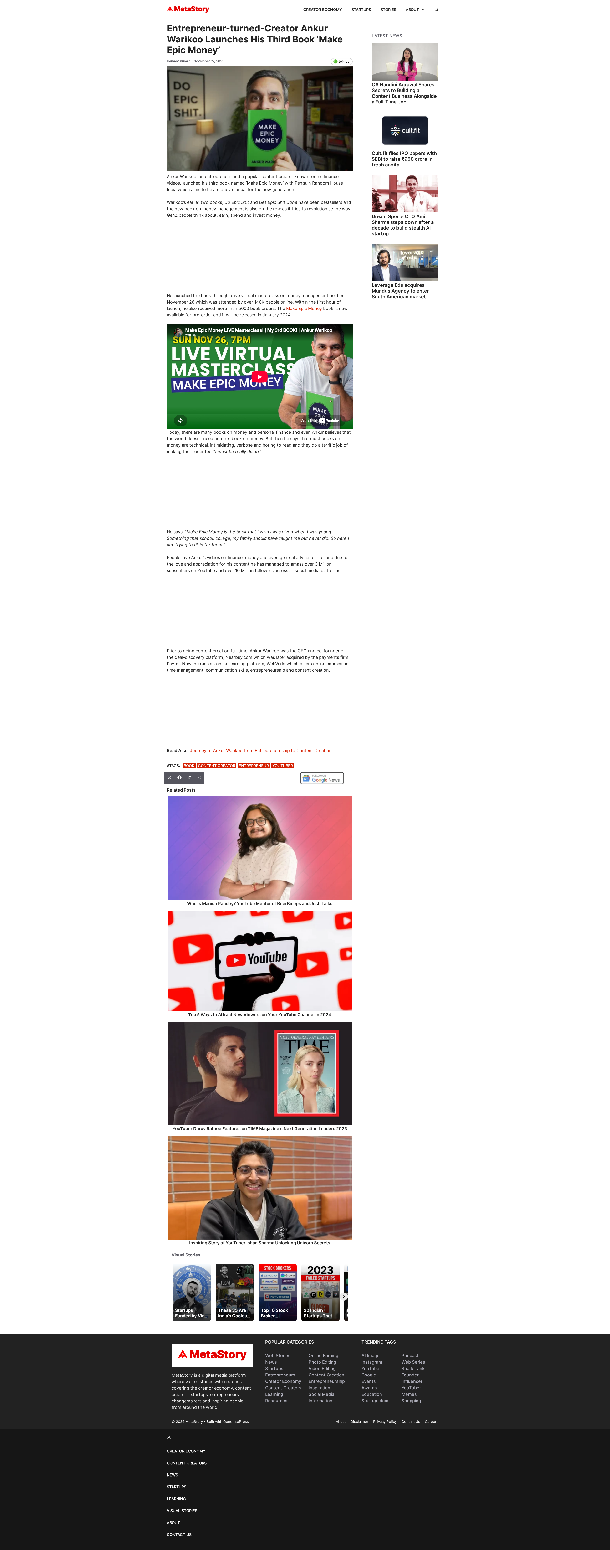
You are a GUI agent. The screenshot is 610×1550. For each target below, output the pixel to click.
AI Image (370, 1355)
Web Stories (277, 1355)
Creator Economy (322, 9)
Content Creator (216, 765)
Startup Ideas (375, 1400)
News (271, 1362)
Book (189, 765)
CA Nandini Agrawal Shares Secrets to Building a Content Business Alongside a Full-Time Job (404, 93)
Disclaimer (359, 1421)
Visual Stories (186, 1254)
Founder (410, 1374)
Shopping (411, 1400)
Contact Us (411, 1421)
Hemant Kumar (178, 61)
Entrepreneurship (327, 1381)
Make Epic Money (304, 308)
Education (371, 1394)
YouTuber (282, 765)
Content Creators (283, 1387)
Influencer (412, 1381)
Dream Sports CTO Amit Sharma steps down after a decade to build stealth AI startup (403, 225)
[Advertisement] (260, 258)
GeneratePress (236, 1421)
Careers (431, 1421)
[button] (436, 9)
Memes (409, 1394)
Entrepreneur (254, 765)
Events (368, 1381)
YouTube (370, 1368)
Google (368, 1374)
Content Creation (326, 1374)
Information (320, 1400)
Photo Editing (322, 1362)
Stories (388, 9)
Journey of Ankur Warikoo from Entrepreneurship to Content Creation (261, 750)
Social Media (321, 1394)
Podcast (410, 1355)
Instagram (371, 1362)
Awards (369, 1387)
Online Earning (323, 1355)
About (412, 9)
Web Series (413, 1362)
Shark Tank (413, 1368)
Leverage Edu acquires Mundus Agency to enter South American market (400, 290)
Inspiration (319, 1387)
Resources (276, 1400)
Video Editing (322, 1368)
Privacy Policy (385, 1421)
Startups (361, 9)
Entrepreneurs (280, 1374)
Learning (274, 1394)
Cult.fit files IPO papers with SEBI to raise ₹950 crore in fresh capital (404, 159)
